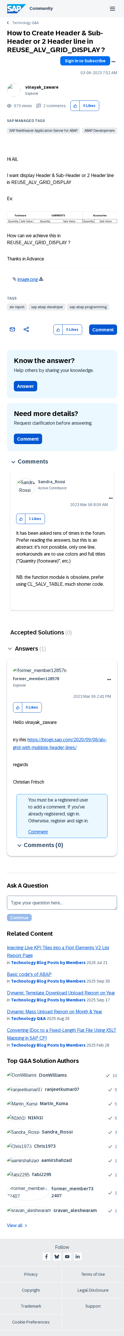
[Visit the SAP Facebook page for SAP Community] (46, 1256)
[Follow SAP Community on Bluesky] (57, 1256)
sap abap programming (88, 307)
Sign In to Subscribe (85, 61)
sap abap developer (47, 307)
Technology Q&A (25, 23)
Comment (103, 329)
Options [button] (113, 61)
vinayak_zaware (42, 87)
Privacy (30, 1274)
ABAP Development (99, 131)
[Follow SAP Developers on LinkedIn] (77, 1256)
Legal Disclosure (93, 1290)
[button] (75, 106)
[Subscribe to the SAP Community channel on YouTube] (67, 1256)
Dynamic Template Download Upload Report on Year (61, 992)
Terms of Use (93, 1274)
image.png (28, 279)
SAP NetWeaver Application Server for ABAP (43, 131)
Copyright (31, 1290)
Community (41, 8)
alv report (17, 307)
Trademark (31, 1306)
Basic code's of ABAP (29, 974)
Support (93, 1306)
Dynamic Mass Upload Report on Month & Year (54, 1011)
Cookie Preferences (31, 1322)
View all (14, 1225)
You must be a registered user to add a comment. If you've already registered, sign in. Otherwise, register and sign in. (58, 810)
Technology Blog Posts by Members (48, 962)
